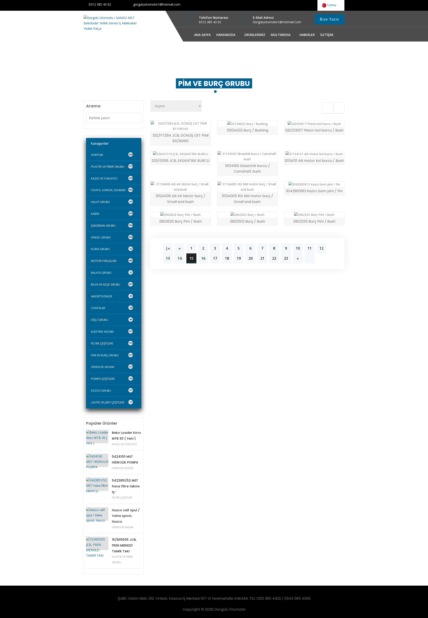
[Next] (310, 258)
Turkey (332, 5)
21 (262, 258)
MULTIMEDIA (280, 35)
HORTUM (111, 155)
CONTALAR (111, 308)
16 (203, 258)
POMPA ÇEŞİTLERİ (111, 379)
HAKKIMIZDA (225, 35)
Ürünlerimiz (292, 52)
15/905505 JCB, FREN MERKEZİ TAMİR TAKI (124, 545)
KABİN (111, 214)
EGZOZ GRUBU (111, 390)
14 (180, 258)
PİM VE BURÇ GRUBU (322, 52)
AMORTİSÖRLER (111, 296)
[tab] (327, 107)
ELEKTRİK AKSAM (111, 332)
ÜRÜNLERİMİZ (254, 35)
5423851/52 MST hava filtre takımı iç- (126, 486)
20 (251, 258)
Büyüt (196, 126)
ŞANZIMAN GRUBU (111, 225)
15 (191, 258)
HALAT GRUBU (111, 202)
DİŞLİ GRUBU (111, 320)
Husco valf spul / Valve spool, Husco (126, 516)
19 (239, 258)
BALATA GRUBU (111, 273)
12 (321, 248)
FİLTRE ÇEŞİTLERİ (111, 343)
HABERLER (307, 35)
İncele (166, 126)
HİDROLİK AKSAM (111, 367)
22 (274, 258)
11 (310, 248)
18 (227, 258)
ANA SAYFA (202, 35)
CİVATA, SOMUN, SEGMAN (111, 190)
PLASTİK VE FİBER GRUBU (111, 167)
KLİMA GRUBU (111, 249)
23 (286, 258)
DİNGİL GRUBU (111, 237)
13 (168, 258)
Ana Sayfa (270, 52)
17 (215, 258)
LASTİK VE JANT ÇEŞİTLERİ (111, 402)
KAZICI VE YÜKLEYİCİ (111, 178)
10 (298, 248)
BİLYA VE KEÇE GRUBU (111, 284)
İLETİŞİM (326, 35)
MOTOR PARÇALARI (111, 261)
